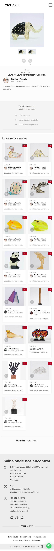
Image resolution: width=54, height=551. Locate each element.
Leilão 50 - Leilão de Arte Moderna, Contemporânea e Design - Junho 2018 (27, 75)
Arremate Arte (33, 547)
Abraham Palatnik (19, 79)
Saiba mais (36, 540)
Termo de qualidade (21, 540)
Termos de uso (40, 537)
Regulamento (25, 537)
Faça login (23, 106)
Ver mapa (14, 480)
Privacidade (13, 537)
